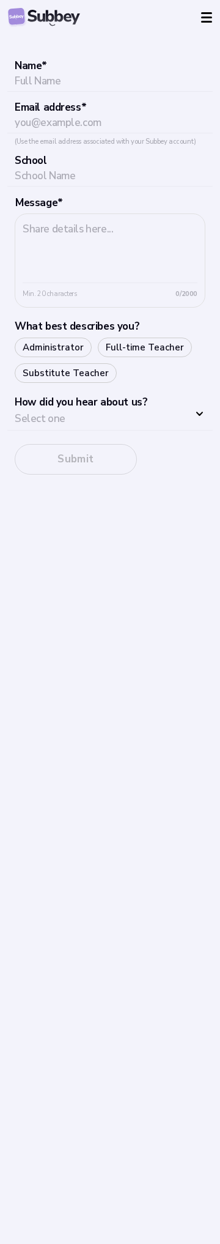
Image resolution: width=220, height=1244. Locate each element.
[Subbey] (44, 17)
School (31, 161)
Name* (31, 66)
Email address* (50, 107)
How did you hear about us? (81, 402)
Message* (39, 203)
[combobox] (110, 415)
